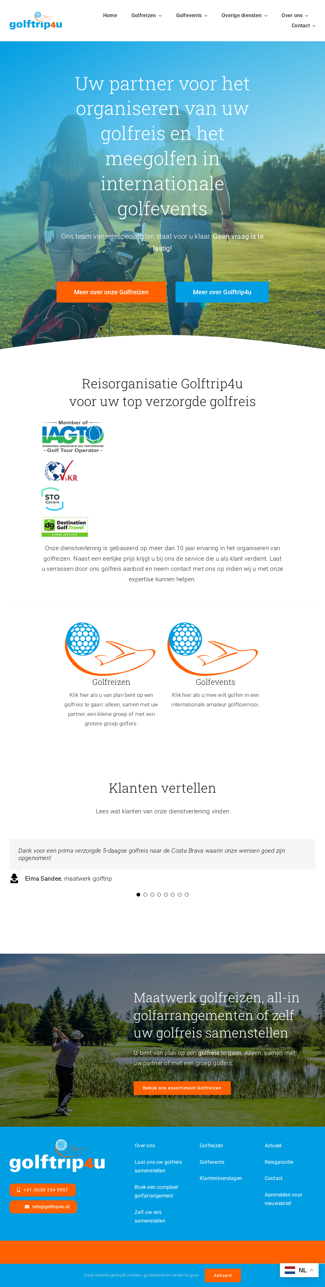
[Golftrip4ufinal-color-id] (110, 623)
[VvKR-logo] (61, 463)
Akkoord (223, 1275)
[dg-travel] (64, 520)
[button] (138, 895)
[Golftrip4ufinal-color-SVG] (36, 14)
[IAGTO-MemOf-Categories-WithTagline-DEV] (73, 422)
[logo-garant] (52, 490)
